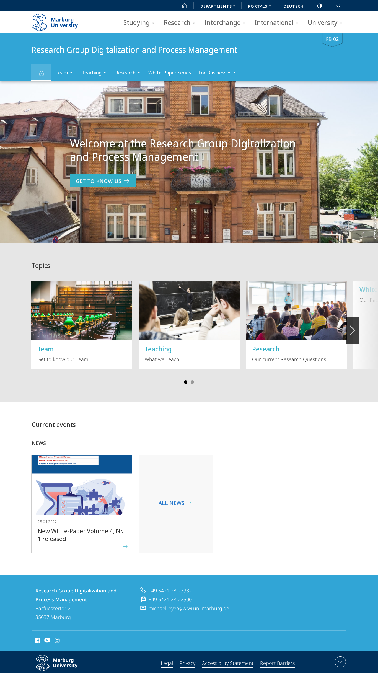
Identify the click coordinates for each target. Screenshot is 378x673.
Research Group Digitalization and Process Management (41, 72)
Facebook (37, 641)
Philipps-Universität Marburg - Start (65, 20)
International (274, 22)
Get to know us (98, 181)
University (323, 22)
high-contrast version (319, 5)
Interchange (222, 22)
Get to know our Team (62, 353)
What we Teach (162, 353)
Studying (136, 22)
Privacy (187, 663)
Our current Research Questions (289, 353)
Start (184, 5)
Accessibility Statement (227, 663)
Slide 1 (185, 382)
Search (338, 5)
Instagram (57, 641)
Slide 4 (192, 382)
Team (61, 72)
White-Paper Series (169, 72)
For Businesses (214, 72)
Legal (167, 663)
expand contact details (340, 661)
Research (177, 22)
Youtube (46, 641)
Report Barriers (277, 663)
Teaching (92, 72)
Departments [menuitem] (216, 6)
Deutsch (294, 6)
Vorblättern (352, 330)
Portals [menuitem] (257, 6)
